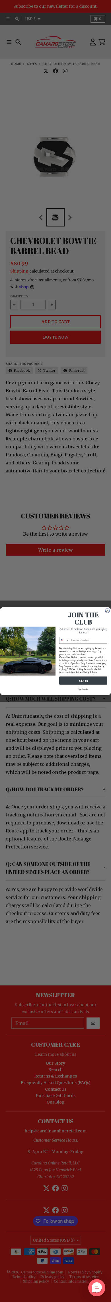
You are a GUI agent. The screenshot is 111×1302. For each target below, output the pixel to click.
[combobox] (64, 640)
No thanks (83, 689)
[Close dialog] (107, 611)
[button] (96, 1287)
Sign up (83, 680)
